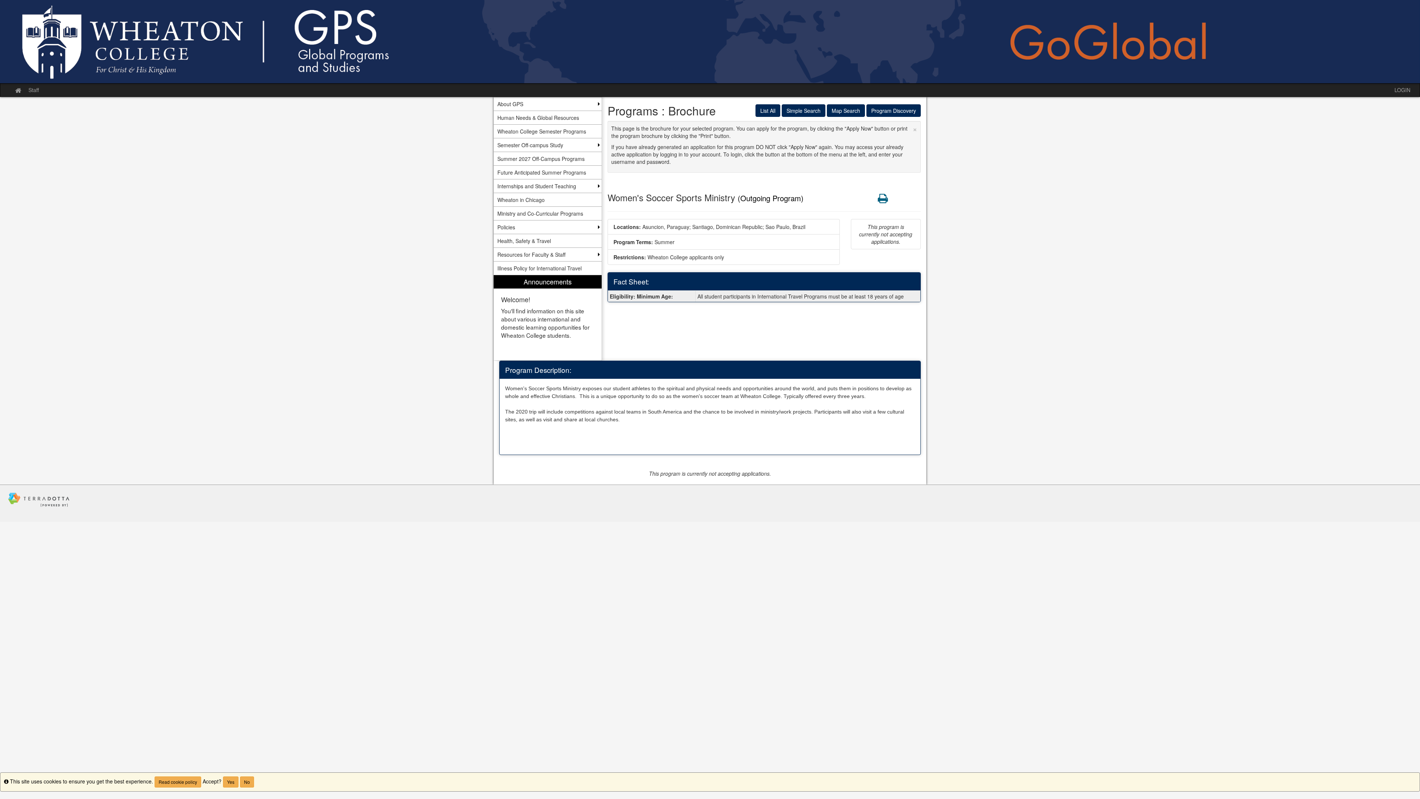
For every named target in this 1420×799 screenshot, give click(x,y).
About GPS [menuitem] (510, 104)
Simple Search (804, 110)
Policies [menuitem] (506, 227)
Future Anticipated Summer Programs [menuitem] (541, 172)
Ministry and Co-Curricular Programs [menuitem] (540, 213)
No (247, 782)
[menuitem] (548, 318)
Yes (230, 782)
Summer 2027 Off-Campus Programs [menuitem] (541, 158)
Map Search (846, 110)
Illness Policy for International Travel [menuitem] (539, 268)
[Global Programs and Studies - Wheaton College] (710, 41)
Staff (33, 90)
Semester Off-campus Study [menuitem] (530, 145)
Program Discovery (893, 110)
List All (767, 110)
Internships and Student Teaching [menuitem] (536, 186)
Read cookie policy (178, 782)
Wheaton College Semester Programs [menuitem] (541, 131)
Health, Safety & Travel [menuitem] (524, 241)
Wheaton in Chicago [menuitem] (521, 199)
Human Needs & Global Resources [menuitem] (538, 117)
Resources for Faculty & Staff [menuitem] (531, 254)
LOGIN (1402, 90)
